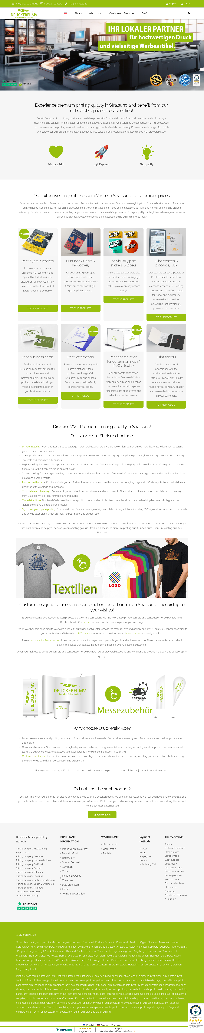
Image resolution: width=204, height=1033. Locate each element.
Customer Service (121, 13)
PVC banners (85, 633)
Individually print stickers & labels (123, 263)
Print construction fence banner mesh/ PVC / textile (123, 361)
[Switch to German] (66, 13)
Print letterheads (80, 357)
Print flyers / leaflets (38, 261)
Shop (78, 13)
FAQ (144, 13)
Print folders (166, 357)
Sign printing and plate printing (38, 509)
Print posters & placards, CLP (166, 263)
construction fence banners (46, 640)
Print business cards (38, 357)
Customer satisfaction (34, 756)
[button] (189, 13)
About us (95, 13)
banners (87, 622)
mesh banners (134, 633)
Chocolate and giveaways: (36, 491)
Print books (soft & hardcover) (80, 263)
